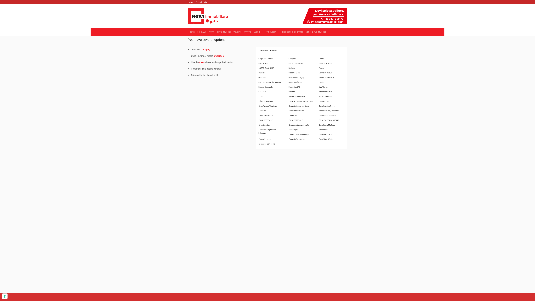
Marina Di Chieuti (325, 73)
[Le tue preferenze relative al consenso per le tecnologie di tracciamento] (5, 296)
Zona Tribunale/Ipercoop (299, 134)
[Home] (209, 21)
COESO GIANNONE (296, 63)
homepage (206, 49)
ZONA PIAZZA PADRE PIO (329, 120)
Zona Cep (262, 111)
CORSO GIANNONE (266, 68)
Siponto (292, 92)
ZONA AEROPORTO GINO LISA (301, 101)
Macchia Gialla (294, 73)
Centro (321, 59)
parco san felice (295, 82)
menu (202, 62)
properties (219, 56)
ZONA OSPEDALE (265, 120)
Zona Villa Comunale (266, 144)
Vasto (260, 96)
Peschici (322, 82)
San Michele (323, 87)
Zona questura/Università (299, 125)
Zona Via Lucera (325, 134)
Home (190, 2)
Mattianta (262, 78)
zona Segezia (294, 130)
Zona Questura (264, 125)
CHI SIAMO (201, 32)
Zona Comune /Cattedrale (329, 111)
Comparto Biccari (326, 63)
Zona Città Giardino (296, 111)
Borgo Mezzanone (265, 59)
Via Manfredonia (325, 96)
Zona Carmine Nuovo (327, 106)
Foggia (321, 68)
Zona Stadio (324, 130)
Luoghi (257, 32)
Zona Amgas (324, 101)
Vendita (237, 32)
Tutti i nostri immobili (220, 32)
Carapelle (292, 59)
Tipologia (271, 32)
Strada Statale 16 (325, 92)
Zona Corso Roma (265, 115)
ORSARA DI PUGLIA (326, 78)
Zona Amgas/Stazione (267, 106)
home (191, 32)
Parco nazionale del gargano (269, 82)
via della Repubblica (297, 96)
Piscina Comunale (265, 87)
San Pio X (262, 92)
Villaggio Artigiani (265, 101)
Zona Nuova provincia (327, 115)
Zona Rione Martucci (327, 125)
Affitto (247, 32)
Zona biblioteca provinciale (299, 106)
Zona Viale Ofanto (326, 139)
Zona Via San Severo (297, 139)
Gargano (261, 73)
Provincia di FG (294, 87)
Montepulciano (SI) (296, 78)
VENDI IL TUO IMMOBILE (316, 32)
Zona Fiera (293, 115)
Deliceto (292, 68)
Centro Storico (264, 63)
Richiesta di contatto (292, 32)
